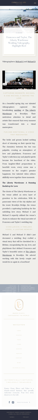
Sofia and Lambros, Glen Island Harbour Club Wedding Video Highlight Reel (9, 289)
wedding (17, 110)
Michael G (19, 61)
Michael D (32, 61)
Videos (19, 32)
